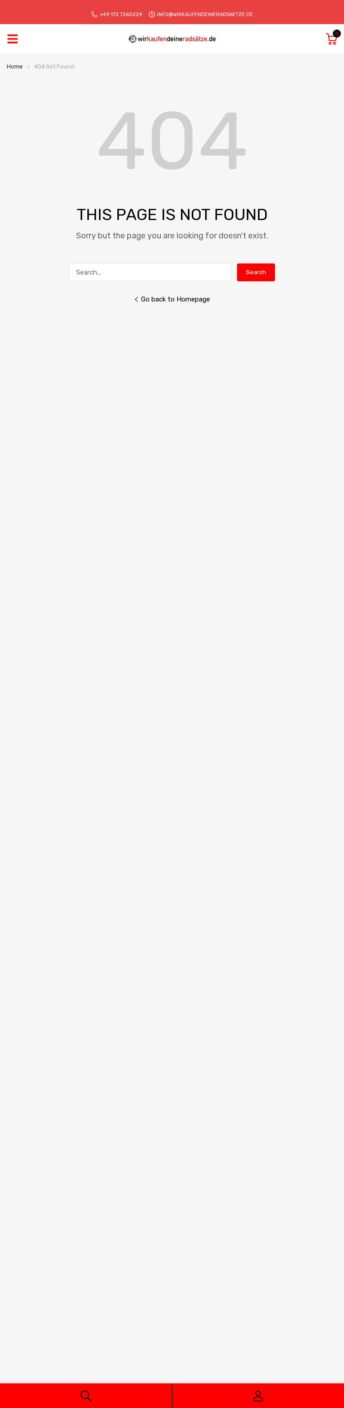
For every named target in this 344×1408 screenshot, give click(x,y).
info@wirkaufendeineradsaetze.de (205, 14)
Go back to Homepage (175, 299)
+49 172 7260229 (121, 14)
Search (256, 272)
